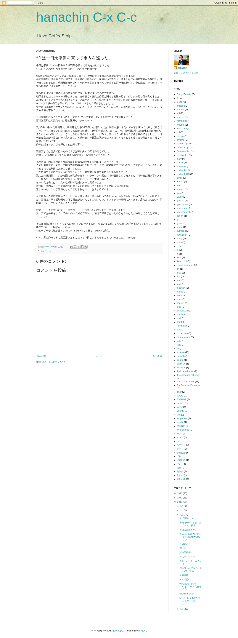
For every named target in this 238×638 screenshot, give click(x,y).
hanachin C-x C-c (86, 17)
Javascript (182, 261)
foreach (180, 189)
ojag (179, 307)
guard (180, 227)
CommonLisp (183, 151)
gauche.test (182, 204)
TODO (180, 395)
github (180, 223)
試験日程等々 (186, 552)
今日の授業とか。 (188, 529)
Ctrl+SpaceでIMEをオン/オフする (190, 569)
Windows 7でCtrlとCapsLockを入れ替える (190, 587)
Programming (183, 337)
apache (180, 117)
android (180, 109)
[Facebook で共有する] (82, 247)
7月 (182, 506)
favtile (180, 178)
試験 (179, 456)
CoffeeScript (183, 147)
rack (179, 341)
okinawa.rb (182, 310)
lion (178, 276)
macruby (181, 288)
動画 (179, 467)
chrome (180, 140)
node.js (180, 303)
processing (182, 333)
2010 (180, 502)
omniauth (181, 314)
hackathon (182, 235)
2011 (180, 497)
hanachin (48, 246)
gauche (180, 200)
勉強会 (180, 471)
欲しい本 (181, 479)
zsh (178, 441)
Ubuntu (180, 411)
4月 (182, 608)
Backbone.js (183, 128)
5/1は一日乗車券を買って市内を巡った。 (189, 601)
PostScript (182, 325)
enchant (181, 166)
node (179, 299)
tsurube (180, 403)
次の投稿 (41, 356)
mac (179, 280)
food (179, 185)
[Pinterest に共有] (86, 247)
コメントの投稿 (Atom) (53, 361)
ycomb (180, 437)
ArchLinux (182, 121)
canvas (180, 136)
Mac (179, 284)
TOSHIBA (181, 399)
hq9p (179, 242)
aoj (178, 113)
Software (181, 367)
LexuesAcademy (185, 265)
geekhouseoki (184, 212)
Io (177, 253)
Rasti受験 (184, 579)
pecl (179, 318)
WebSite (181, 426)
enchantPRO (183, 174)
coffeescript (182, 143)
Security (181, 356)
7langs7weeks (184, 94)
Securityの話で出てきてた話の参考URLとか (190, 537)
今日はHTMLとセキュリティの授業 (190, 524)
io (177, 250)
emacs (180, 162)
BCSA (182, 548)
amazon (181, 106)
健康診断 (183, 575)
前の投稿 (157, 356)
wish (179, 433)
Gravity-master (186, 593)
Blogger (142, 630)
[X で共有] (79, 247)
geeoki (180, 216)
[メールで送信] (71, 247)
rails (179, 344)
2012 (180, 493)
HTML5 (180, 246)
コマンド (181, 445)
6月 (182, 510)
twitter (180, 407)
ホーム (99, 356)
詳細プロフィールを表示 (186, 72)
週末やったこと (187, 557)
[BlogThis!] (75, 247)
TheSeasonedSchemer (188, 385)
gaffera (116, 630)
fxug (179, 193)
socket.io (181, 363)
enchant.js (182, 170)
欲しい (180, 475)
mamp (180, 291)
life (178, 269)
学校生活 (181, 452)
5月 (182, 514)
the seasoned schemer (188, 375)
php (179, 322)
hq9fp (179, 238)
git (178, 219)
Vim (179, 414)
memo (180, 295)
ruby (179, 348)
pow (179, 329)
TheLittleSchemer (185, 381)
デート (48, 251)
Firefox (180, 181)
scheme (181, 352)
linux (179, 272)
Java (179, 257)
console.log (182, 155)
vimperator (182, 418)
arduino (180, 125)
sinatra (180, 360)
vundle (180, 422)
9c (178, 98)
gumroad (181, 231)
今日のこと (185, 544)
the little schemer (185, 371)
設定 (179, 464)
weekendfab (183, 429)
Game (180, 197)
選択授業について (188, 518)
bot (178, 132)
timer (179, 392)
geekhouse (182, 208)
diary (179, 159)
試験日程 (181, 460)
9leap (179, 102)
